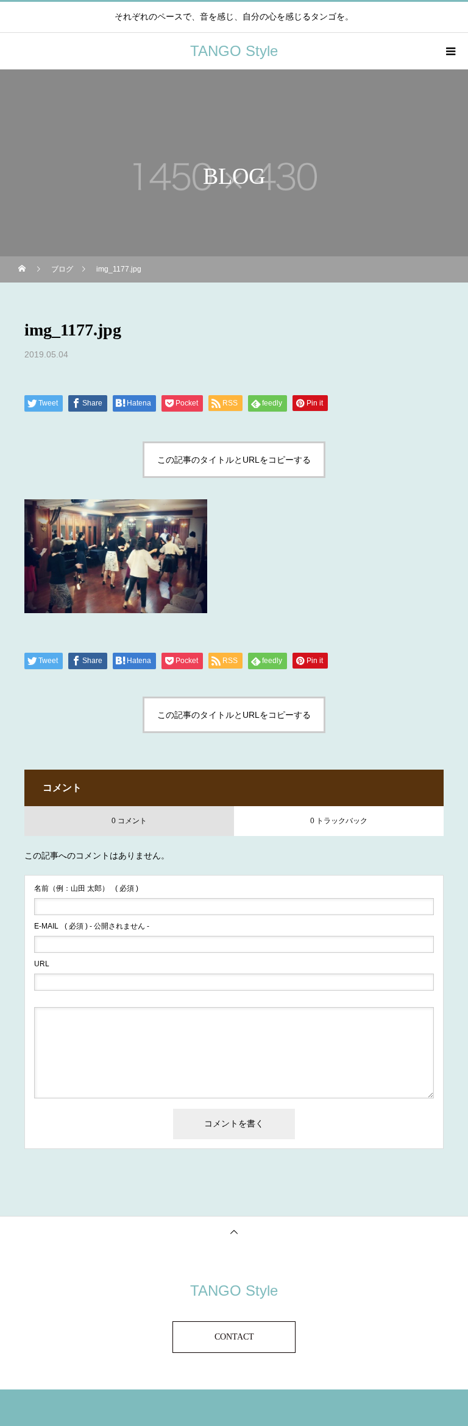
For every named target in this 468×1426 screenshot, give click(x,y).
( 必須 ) (86, 888)
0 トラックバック (338, 821)
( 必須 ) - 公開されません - (91, 926)
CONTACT (234, 1336)
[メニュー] (449, 51)
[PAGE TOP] (234, 1231)
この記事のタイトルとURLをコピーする (234, 460)
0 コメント (129, 821)
